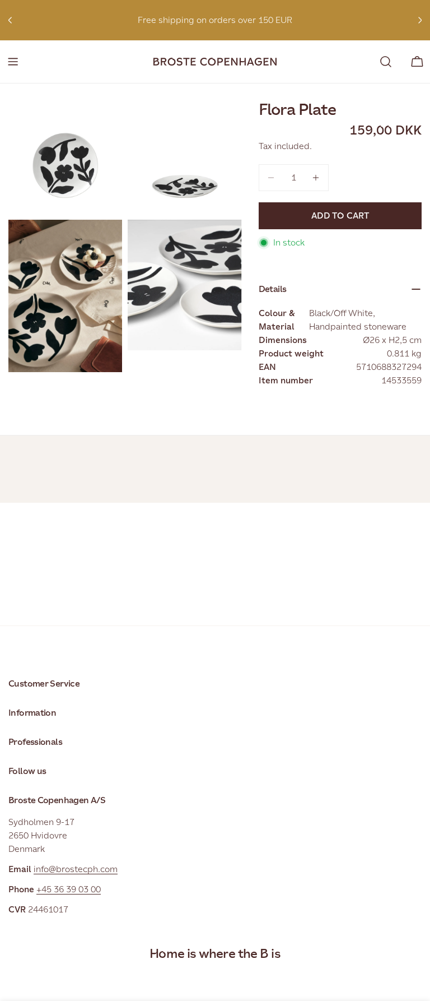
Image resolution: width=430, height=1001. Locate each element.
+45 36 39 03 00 (68, 889)
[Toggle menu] (13, 61)
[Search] (386, 61)
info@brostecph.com (76, 869)
